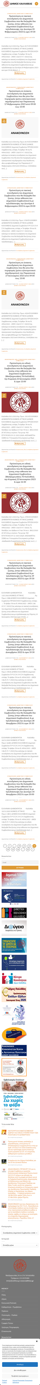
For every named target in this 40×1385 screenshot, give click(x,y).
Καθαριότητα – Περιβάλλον (12, 1307)
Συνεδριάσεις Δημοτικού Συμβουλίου (20, 13)
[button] (37, 1341)
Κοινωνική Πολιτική (9, 1303)
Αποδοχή (20, 1364)
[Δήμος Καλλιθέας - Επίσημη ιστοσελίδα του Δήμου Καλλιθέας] (18, 3)
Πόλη (4, 1295)
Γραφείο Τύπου (7, 1323)
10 (19, 846)
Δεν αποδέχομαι (20, 1370)
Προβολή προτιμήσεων (20, 1376)
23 (28, 849)
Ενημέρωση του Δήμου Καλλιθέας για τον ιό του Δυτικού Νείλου (22, 1161)
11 (24, 846)
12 (29, 846)
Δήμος (4, 1299)
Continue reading (20, 73)
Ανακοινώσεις (11, 87)
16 (18, 849)
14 (8, 849)
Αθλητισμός (6, 1319)
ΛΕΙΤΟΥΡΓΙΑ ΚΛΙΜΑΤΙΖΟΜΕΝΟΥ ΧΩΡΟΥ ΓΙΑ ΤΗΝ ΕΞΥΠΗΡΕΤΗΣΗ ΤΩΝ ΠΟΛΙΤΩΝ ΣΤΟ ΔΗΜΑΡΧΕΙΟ (23, 1133)
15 (13, 849)
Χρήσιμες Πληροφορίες (10, 1327)
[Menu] (36, 3)
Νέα (16, 359)
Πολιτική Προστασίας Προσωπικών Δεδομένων (22, 1381)
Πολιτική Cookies (4, 1381)
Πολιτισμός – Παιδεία (9, 1315)
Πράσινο (5, 1311)
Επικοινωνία (6, 1331)
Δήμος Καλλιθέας (20, 39)
